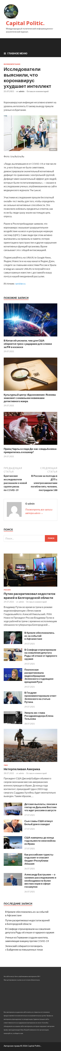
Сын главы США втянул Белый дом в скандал (38, 823)
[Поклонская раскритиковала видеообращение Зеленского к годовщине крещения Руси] (13, 680)
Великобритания (12, 64)
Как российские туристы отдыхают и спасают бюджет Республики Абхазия (38, 859)
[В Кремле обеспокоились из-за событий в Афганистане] (13, 643)
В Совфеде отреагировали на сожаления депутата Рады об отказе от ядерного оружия (40, 654)
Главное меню (17, 53)
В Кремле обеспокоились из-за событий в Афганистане (39, 635)
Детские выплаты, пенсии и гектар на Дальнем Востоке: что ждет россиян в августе (40, 807)
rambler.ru (20, 283)
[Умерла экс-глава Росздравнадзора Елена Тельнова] (13, 723)
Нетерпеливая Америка (22, 769)
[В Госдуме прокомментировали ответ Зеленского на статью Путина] (13, 703)
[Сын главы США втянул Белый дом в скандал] (13, 831)
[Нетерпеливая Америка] (30, 762)
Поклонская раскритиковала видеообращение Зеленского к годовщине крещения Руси (38, 675)
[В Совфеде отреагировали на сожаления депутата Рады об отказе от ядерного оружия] (13, 660)
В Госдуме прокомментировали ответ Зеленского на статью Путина (40, 697)
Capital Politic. (25, 23)
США (6, 765)
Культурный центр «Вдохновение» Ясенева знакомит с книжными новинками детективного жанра (30, 398)
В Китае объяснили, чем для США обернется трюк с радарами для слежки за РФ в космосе (28, 344)
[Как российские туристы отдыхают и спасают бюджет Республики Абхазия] (13, 864)
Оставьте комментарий (38, 91)
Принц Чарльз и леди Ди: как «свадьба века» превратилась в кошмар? (30, 450)
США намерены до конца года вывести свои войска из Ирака (40, 840)
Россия (7, 590)
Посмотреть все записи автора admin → (38, 511)
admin (21, 91)
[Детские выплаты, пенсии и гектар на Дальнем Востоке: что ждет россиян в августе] (13, 814)
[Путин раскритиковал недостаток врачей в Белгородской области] (30, 587)
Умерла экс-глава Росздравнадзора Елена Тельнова (38, 715)
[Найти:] (30, 538)
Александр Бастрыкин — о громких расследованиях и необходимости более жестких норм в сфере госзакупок (40, 880)
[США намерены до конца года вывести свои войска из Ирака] (13, 847)
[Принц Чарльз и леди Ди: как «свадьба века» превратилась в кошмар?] (30, 445)
